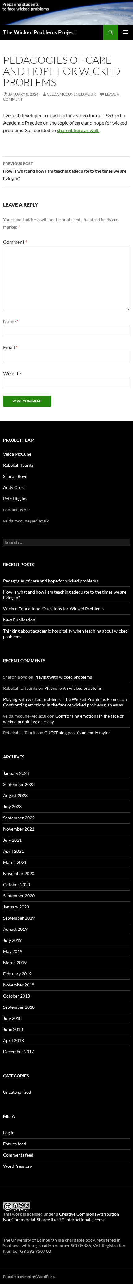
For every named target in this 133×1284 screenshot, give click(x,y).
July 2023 (12, 806)
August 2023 (15, 795)
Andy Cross (14, 487)
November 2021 (18, 828)
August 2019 (15, 929)
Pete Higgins (15, 498)
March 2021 (15, 862)
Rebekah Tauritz (18, 465)
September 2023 (19, 784)
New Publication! (20, 619)
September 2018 (19, 1007)
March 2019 (15, 962)
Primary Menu (125, 32)
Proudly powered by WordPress (29, 1276)
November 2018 (18, 984)
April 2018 (13, 1040)
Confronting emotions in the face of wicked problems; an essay (63, 704)
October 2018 (16, 995)
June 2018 (13, 1029)
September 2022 (19, 817)
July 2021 (12, 840)
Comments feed (18, 1154)
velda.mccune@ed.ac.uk (71, 94)
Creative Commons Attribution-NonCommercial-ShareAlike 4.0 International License (62, 1216)
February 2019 (17, 973)
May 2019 (12, 951)
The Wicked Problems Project (39, 32)
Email (10, 347)
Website (12, 373)
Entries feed (14, 1143)
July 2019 (12, 940)
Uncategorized (17, 1092)
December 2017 (18, 1051)
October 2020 (16, 884)
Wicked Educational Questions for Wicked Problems (53, 608)
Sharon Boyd (15, 476)
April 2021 (13, 851)
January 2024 (16, 773)
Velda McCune (17, 454)
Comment (15, 242)
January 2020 (16, 906)
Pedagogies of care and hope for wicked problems (50, 580)
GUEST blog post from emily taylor (77, 732)
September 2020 (19, 895)
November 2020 (18, 873)
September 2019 (19, 918)
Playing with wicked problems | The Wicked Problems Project (62, 699)
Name (11, 321)
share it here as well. (78, 130)
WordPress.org (17, 1166)
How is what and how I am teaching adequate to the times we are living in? (64, 171)
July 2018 (12, 1018)
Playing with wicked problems (63, 677)
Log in (9, 1132)
